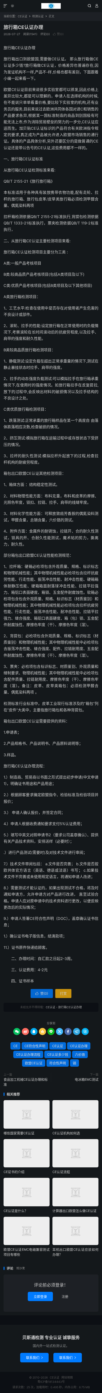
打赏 (63, 993)
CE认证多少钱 (57, 1054)
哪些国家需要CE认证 (19, 1133)
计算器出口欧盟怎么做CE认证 (74, 1211)
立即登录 (40, 1296)
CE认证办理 (79, 1046)
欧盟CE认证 (33, 1063)
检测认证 (38, 16)
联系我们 (34, 1357)
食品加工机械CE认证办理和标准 (26, 1081)
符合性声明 (57, 1063)
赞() (58, 34)
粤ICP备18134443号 (51, 1381)
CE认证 (51, 6)
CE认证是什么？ (16, 1211)
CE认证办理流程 (28, 1054)
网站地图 (67, 1377)
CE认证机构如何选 (66, 1133)
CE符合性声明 (34, 1046)
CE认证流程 (61, 1172)
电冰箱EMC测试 (86, 1079)
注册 (65, 1296)
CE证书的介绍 (14, 1172)
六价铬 (80, 1054)
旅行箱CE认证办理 (23, 27)
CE (15, 1046)
